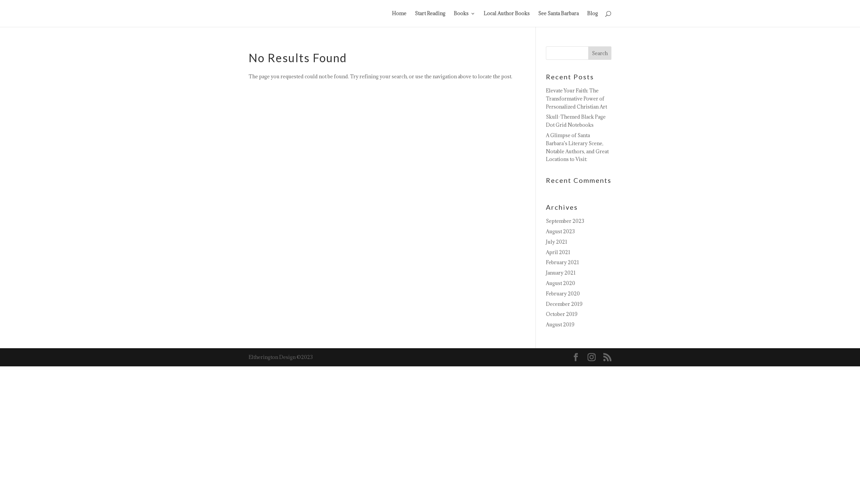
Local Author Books (507, 13)
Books (461, 13)
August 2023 (560, 231)
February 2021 (562, 262)
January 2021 (561, 273)
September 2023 (565, 221)
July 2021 (556, 242)
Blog (592, 13)
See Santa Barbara (558, 13)
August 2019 (560, 324)
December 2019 (564, 304)
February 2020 (563, 293)
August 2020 (560, 283)
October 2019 (561, 314)
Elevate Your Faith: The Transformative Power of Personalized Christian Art (576, 98)
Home (399, 13)
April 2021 (558, 252)
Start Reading (430, 13)
